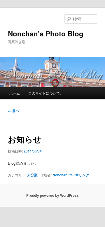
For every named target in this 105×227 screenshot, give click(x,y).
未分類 (32, 175)
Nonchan (59, 175)
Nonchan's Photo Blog (45, 33)
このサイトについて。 (45, 93)
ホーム (14, 93)
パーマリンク (78, 175)
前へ (13, 110)
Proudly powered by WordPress (52, 195)
